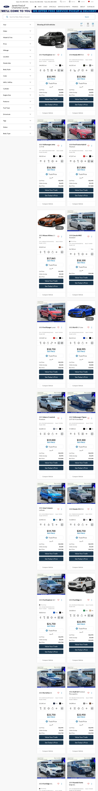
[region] (51, 92)
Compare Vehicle (47, 113)
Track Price (53, 83)
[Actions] (61, 54)
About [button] (82, 6)
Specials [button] (52, 6)
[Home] (35, 7)
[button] (63, 39)
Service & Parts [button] (64, 6)
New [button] (39, 6)
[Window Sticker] (62, 70)
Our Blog (90, 6)
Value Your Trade (51, 99)
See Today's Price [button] (51, 104)
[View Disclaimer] (55, 70)
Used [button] (45, 6)
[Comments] (59, 70)
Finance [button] (75, 6)
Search (87, 17)
